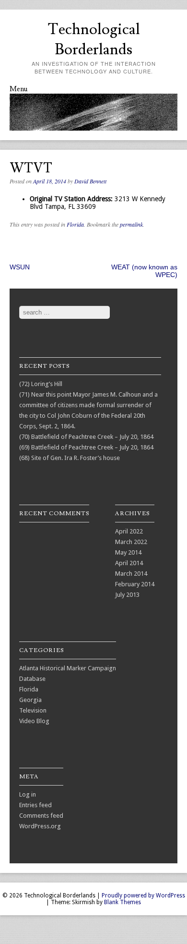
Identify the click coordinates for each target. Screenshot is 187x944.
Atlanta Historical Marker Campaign (67, 668)
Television (33, 710)
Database (32, 678)
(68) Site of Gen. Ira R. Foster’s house (69, 457)
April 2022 (129, 531)
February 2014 (134, 584)
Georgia (30, 699)
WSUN (20, 267)
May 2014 (128, 552)
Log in (27, 794)
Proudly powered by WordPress (143, 895)
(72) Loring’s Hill (40, 383)
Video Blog (34, 721)
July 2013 (127, 594)
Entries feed (35, 805)
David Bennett (90, 181)
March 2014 (131, 573)
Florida (75, 224)
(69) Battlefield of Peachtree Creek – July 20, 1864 (86, 447)
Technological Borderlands (93, 39)
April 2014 (129, 563)
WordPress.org (40, 826)
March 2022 (131, 541)
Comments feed (41, 815)
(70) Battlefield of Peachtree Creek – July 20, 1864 (86, 436)
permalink (131, 224)
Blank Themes (122, 902)
